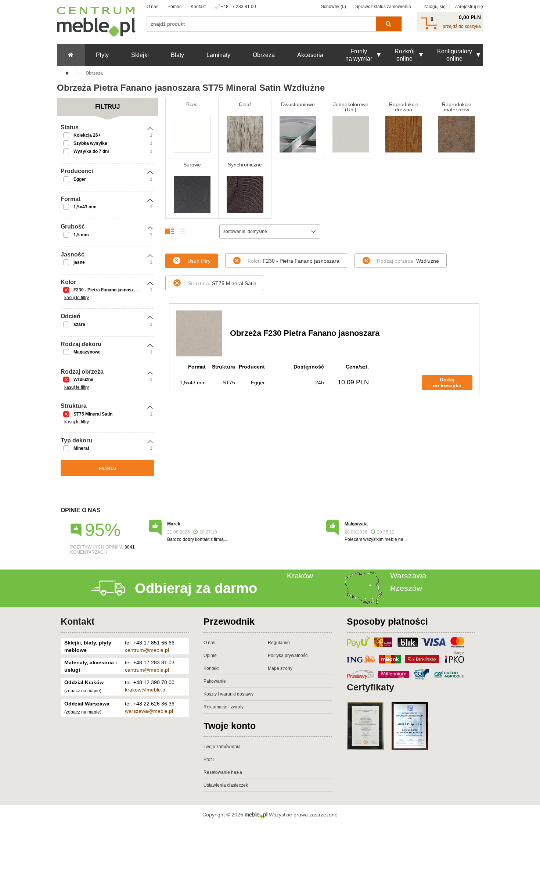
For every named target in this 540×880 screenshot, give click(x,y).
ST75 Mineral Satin (92, 414)
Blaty (177, 55)
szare (79, 324)
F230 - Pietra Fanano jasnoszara (107, 289)
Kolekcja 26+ (87, 135)
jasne (79, 262)
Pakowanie (215, 681)
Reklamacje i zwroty (224, 707)
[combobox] (269, 231)
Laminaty (218, 55)
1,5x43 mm (85, 206)
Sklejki (140, 55)
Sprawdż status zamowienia (383, 6)
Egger (79, 179)
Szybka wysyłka (90, 143)
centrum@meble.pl (147, 650)
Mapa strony (280, 668)
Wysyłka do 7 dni (91, 151)
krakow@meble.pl (145, 690)
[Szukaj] (388, 24)
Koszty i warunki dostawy (228, 694)
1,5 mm (81, 234)
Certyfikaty (370, 687)
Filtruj (107, 468)
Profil (209, 759)
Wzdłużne (83, 379)
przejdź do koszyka (462, 26)
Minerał (81, 448)
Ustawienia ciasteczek (226, 785)
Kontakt (198, 6)
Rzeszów (406, 588)
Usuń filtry (198, 261)
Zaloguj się (435, 6)
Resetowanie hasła (223, 772)
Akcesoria (310, 55)
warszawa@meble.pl (149, 711)
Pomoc (174, 6)
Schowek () (333, 6)
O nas (152, 6)
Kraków (300, 575)
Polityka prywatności (288, 655)
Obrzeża (264, 55)
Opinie (210, 655)
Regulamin (279, 642)
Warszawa (408, 575)
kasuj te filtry (76, 297)
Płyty (102, 55)
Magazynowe (87, 352)
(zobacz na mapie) (82, 690)
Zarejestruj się (469, 6)
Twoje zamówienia (222, 746)
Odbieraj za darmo (196, 588)
